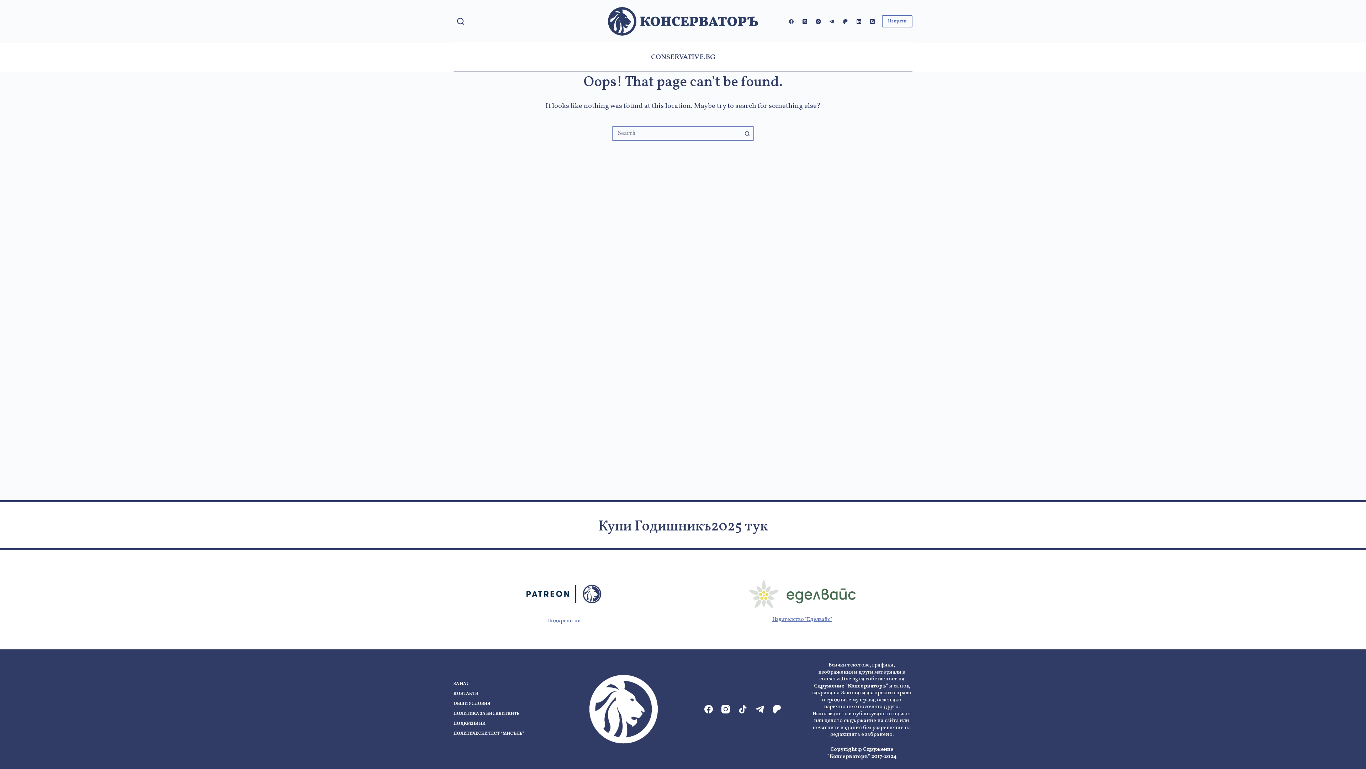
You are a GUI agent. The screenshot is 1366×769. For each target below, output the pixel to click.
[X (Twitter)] (805, 21)
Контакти (466, 694)
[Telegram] (832, 21)
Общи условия (472, 704)
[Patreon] (845, 21)
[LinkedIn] (859, 21)
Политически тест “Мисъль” (489, 734)
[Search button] (747, 133)
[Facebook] (791, 21)
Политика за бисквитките (486, 714)
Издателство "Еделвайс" (802, 619)
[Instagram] (818, 21)
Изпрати (897, 21)
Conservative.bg (683, 57)
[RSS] (872, 21)
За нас (462, 684)
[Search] (460, 21)
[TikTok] (742, 709)
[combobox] (677, 133)
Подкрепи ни (564, 621)
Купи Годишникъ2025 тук (683, 527)
